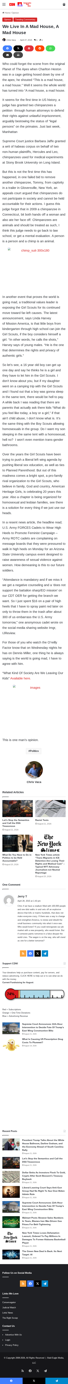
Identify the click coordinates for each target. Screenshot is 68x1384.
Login (7, 1340)
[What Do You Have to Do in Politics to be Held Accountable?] (17, 843)
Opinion (15, 13)
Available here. (20, 678)
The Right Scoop (10, 1318)
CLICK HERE (26, 976)
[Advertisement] (34, 1091)
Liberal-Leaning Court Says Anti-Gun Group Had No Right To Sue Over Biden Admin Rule (43, 1190)
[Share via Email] (7, 55)
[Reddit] (39, 48)
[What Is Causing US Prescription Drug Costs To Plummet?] (11, 1045)
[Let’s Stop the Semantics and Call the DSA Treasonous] (17, 808)
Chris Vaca (11, 40)
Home (7, 13)
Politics (34, 751)
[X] (18, 48)
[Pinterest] (29, 48)
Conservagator (9, 1302)
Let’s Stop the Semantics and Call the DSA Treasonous (15, 823)
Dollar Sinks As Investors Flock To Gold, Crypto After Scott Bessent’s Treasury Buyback (44, 1175)
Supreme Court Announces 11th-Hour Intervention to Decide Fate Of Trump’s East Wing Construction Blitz (43, 1027)
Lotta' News (7, 1313)
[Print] (18, 55)
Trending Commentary (25, 19)
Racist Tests (42, 820)
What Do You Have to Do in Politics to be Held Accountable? (16, 858)
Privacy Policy (12, 1345)
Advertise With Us (13, 1335)
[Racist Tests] (50, 808)
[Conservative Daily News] (20, 4)
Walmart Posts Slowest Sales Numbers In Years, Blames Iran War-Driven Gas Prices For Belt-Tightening (42, 1221)
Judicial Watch (9, 1307)
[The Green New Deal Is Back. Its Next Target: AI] (11, 1254)
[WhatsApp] (50, 48)
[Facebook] (7, 48)
